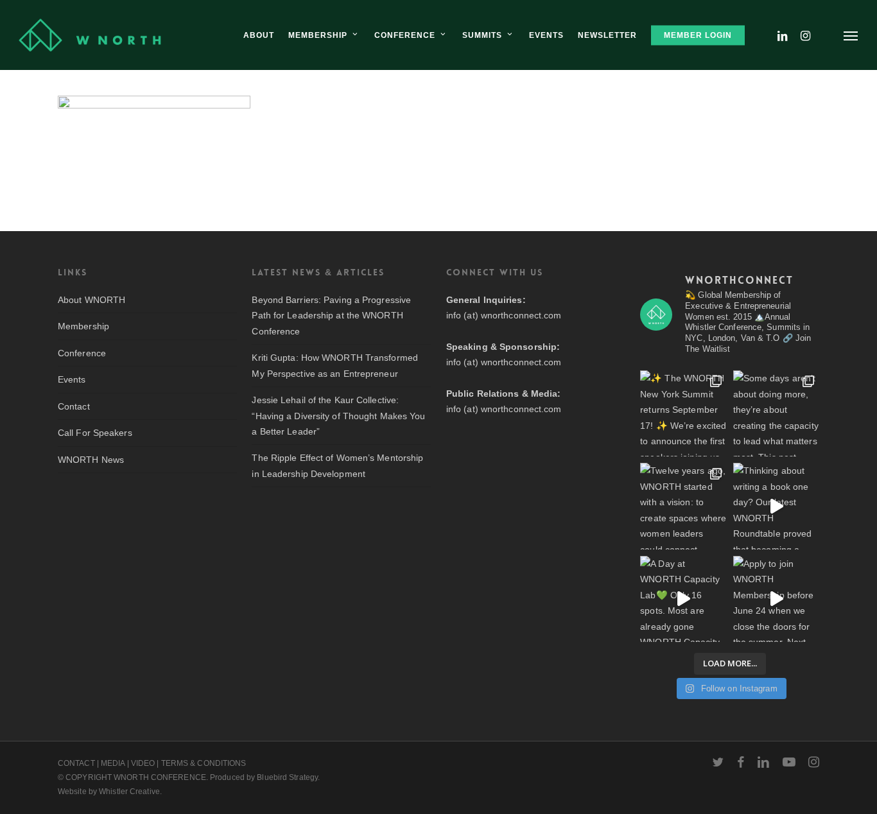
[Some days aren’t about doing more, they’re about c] (776, 413)
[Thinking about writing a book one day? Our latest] (776, 506)
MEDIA (113, 763)
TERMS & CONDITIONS (204, 763)
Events (72, 379)
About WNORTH (91, 300)
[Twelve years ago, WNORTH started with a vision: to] (683, 506)
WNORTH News (91, 460)
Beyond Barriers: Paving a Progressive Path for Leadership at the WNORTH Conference (331, 315)
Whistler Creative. (130, 791)
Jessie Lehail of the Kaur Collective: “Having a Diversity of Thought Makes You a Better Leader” (338, 416)
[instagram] (813, 762)
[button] (851, 35)
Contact (74, 406)
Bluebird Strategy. (288, 777)
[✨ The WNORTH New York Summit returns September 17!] (683, 413)
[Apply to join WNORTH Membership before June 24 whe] (776, 599)
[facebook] (740, 762)
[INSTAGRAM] (805, 35)
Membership (83, 326)
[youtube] (789, 762)
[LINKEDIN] (782, 35)
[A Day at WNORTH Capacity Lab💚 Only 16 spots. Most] (683, 599)
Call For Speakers (95, 433)
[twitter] (718, 762)
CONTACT (76, 763)
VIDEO (143, 763)
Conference (82, 353)
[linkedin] (763, 762)
